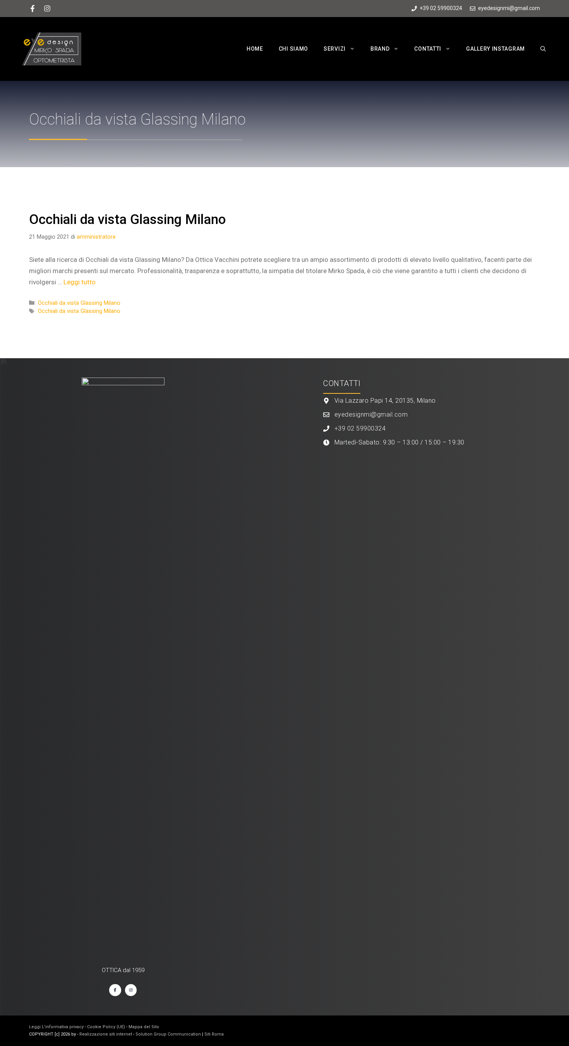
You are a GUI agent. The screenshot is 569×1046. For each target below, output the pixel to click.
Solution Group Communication (168, 1034)
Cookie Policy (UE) (106, 1026)
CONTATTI (427, 49)
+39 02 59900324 (360, 428)
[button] (354, 48)
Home (255, 49)
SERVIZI (335, 49)
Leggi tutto (79, 282)
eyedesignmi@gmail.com (371, 414)
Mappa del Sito (144, 1026)
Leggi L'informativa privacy (56, 1026)
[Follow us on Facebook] (32, 8)
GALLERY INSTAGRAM (495, 49)
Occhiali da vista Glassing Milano (127, 219)
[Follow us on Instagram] (47, 8)
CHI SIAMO (293, 49)
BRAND (380, 49)
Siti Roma (214, 1034)
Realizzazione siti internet (105, 1034)
